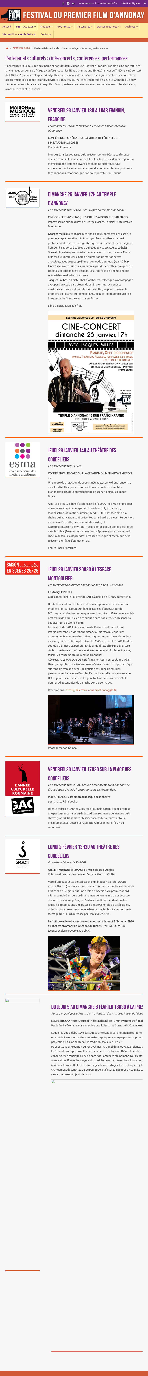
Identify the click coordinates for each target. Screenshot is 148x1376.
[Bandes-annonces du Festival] (73, 3)
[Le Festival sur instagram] (68, 3)
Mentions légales (131, 3)
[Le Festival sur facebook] (63, 3)
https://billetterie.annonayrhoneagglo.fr (91, 690)
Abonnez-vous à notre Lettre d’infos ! (99, 3)
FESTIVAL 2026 (21, 48)
